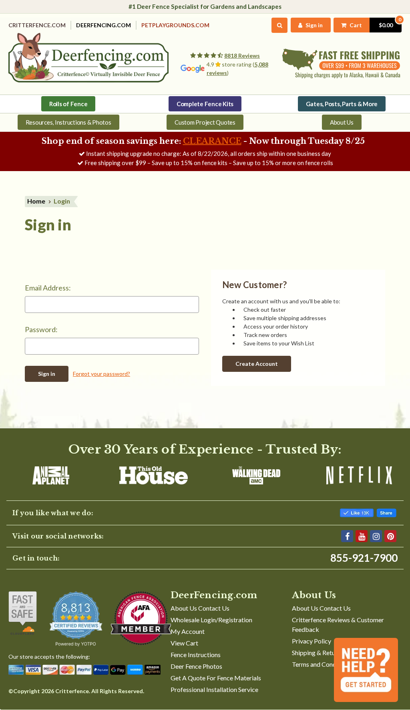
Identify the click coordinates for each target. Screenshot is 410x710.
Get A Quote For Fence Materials (216, 678)
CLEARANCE (212, 141)
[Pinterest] (390, 536)
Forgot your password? (101, 373)
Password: (41, 329)
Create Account (256, 363)
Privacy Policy (311, 641)
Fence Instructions (196, 654)
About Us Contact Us (200, 608)
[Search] (279, 25)
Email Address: (48, 287)
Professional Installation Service (214, 689)
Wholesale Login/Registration (211, 619)
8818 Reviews (242, 55)
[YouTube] (362, 536)
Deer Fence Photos (196, 666)
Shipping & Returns (318, 652)
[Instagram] (376, 536)
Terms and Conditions (322, 664)
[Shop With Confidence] (22, 612)
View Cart (184, 643)
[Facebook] (347, 536)
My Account (188, 631)
